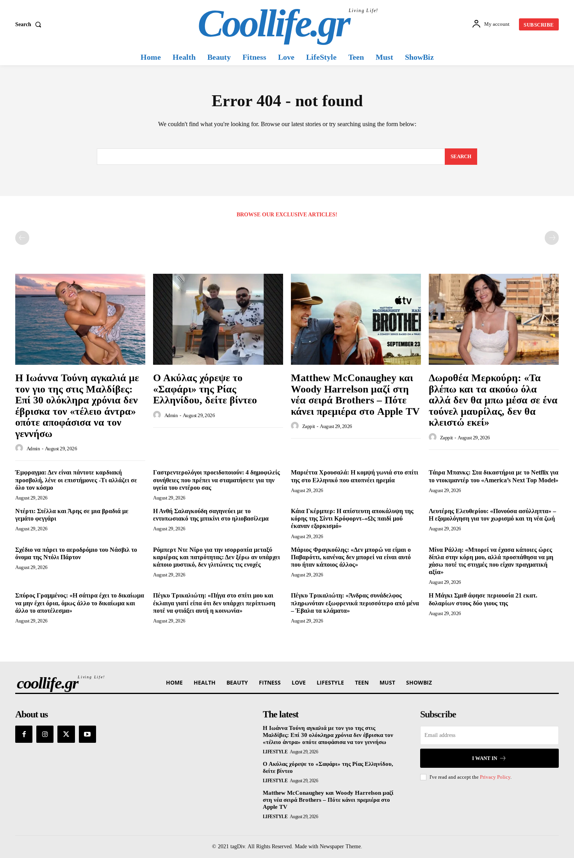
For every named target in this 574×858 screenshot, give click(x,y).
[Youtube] (87, 734)
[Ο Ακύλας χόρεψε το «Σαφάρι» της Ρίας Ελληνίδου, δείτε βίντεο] (218, 319)
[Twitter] (66, 734)
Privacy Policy (495, 777)
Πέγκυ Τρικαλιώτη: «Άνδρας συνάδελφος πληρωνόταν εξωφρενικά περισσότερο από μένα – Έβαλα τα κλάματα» (355, 603)
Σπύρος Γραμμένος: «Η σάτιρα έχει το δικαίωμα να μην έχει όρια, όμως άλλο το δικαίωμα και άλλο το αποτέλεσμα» (79, 603)
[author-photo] (20, 448)
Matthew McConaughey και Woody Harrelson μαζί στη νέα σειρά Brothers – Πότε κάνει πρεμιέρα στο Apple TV (355, 394)
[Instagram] (44, 734)
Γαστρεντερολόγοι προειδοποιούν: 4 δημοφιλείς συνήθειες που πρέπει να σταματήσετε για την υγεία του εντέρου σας (216, 480)
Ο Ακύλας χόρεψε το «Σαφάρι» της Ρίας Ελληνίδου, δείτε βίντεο (205, 389)
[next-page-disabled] (552, 238)
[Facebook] (23, 734)
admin (33, 448)
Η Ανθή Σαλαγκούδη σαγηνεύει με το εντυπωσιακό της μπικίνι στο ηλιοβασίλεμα (211, 515)
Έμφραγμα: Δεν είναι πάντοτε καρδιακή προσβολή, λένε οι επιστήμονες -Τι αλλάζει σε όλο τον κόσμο (76, 480)
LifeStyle (275, 752)
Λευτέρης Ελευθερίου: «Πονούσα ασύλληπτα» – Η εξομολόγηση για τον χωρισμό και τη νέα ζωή (492, 515)
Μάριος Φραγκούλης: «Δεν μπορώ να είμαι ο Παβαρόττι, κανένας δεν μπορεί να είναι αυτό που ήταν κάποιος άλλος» (351, 557)
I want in (484, 758)
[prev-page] (22, 238)
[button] (30, 24)
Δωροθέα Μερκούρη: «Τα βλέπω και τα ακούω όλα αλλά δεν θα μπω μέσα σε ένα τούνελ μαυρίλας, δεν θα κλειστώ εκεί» (493, 400)
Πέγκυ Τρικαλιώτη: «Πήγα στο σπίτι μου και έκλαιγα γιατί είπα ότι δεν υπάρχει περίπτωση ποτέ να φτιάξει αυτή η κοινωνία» (214, 603)
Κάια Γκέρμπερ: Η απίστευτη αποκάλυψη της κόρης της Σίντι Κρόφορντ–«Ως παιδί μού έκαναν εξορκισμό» (352, 518)
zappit (308, 426)
